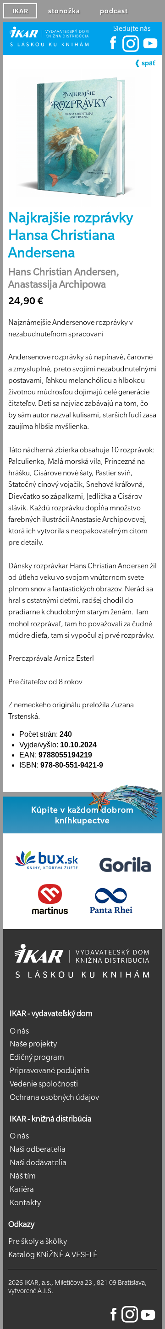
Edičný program (37, 1057)
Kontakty (25, 1202)
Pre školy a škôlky (37, 1241)
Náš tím (23, 1176)
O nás (19, 1031)
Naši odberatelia (38, 1149)
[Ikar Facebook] (113, 50)
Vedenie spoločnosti (44, 1084)
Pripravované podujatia (49, 1070)
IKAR (20, 11)
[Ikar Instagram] (130, 50)
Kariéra (22, 1189)
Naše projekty (33, 1044)
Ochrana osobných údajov (54, 1097)
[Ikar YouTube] (149, 50)
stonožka (64, 11)
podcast (114, 11)
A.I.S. (45, 1291)
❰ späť (144, 63)
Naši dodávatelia (38, 1162)
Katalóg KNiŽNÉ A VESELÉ (53, 1254)
